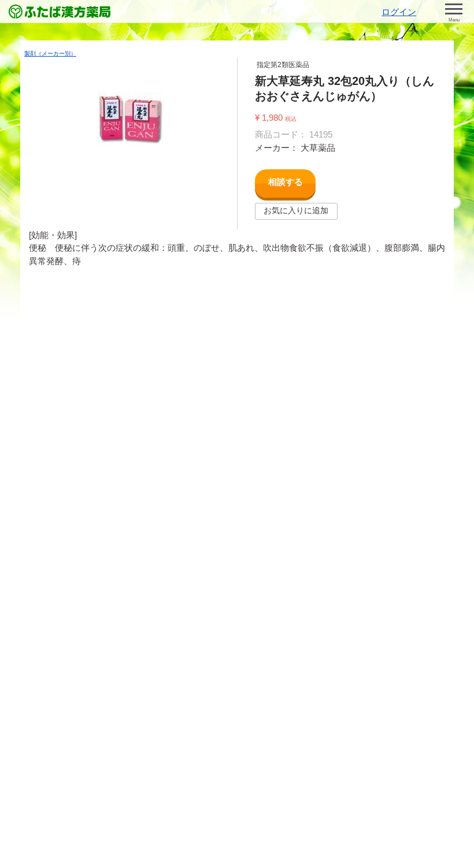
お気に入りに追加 (296, 210)
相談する (285, 182)
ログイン (399, 12)
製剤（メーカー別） (50, 53)
